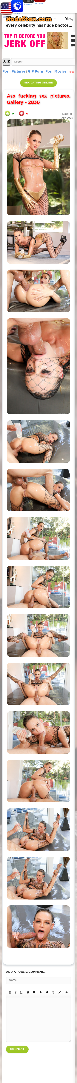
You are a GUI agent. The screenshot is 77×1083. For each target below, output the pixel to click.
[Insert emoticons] (53, 992)
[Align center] (41, 992)
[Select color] (60, 992)
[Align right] (47, 992)
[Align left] (34, 992)
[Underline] (21, 992)
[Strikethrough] (28, 992)
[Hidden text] (66, 992)
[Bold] (10, 992)
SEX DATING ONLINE (38, 83)
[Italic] (15, 992)
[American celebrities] (5, 7)
